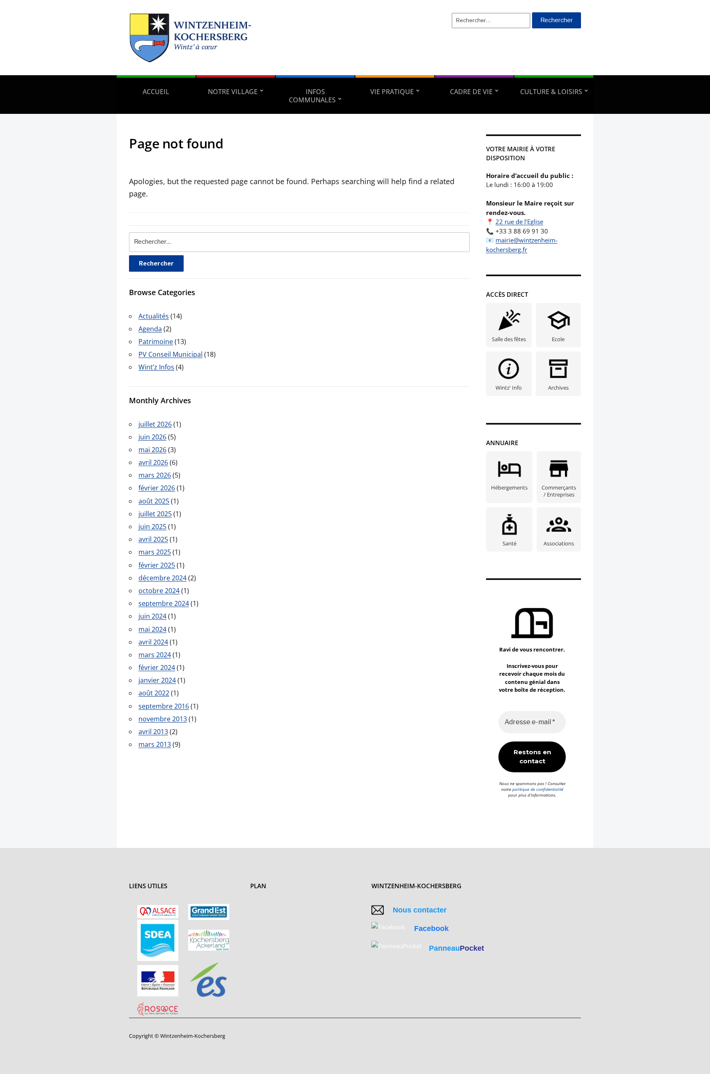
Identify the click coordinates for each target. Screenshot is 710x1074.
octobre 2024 (159, 590)
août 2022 (153, 693)
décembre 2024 (162, 577)
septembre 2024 (163, 603)
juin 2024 (152, 616)
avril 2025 (153, 539)
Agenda (150, 328)
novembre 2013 (162, 718)
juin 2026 (152, 436)
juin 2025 (152, 526)
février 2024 (156, 667)
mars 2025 (154, 552)
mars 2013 (154, 744)
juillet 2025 (155, 513)
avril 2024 (153, 642)
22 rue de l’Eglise (519, 221)
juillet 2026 (155, 424)
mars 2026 (154, 475)
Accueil (156, 91)
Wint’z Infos (156, 367)
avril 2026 (153, 462)
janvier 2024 (157, 680)
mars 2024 (154, 654)
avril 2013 (153, 731)
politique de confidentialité (537, 789)
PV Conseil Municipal (170, 354)
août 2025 (153, 501)
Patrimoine (155, 341)
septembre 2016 (163, 706)
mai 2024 (152, 629)
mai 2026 (152, 449)
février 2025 (156, 565)
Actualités (153, 316)
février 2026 (156, 487)
